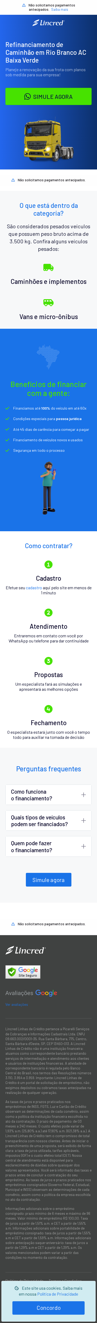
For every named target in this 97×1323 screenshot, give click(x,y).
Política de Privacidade (57, 1293)
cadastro (34, 587)
